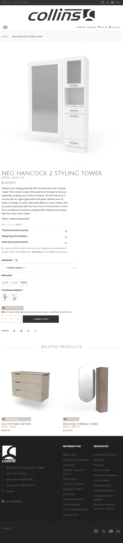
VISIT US (8, 2)
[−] (5, 319)
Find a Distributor (72, 504)
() (104, 27)
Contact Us (69, 465)
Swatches (36, 251)
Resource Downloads (105, 504)
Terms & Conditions (73, 483)
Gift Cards (99, 459)
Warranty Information (15, 242)
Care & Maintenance (105, 490)
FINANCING (81, 27)
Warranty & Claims (73, 489)
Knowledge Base (102, 485)
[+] (18, 319)
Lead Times (69, 494)
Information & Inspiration (76, 459)
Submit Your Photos (73, 499)
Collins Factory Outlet (105, 454)
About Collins (70, 454)
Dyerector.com (71, 514)
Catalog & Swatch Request (103, 497)
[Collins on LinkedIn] (118, 2)
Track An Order (102, 470)
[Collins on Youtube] (112, 2)
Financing (99, 465)
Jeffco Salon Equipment (75, 509)
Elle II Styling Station (16, 424)
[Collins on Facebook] (102, 2)
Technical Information (15, 230)
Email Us (10, 491)
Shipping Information (14, 236)
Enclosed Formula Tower (80, 424)
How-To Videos (102, 480)
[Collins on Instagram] (107, 2)
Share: (5, 330)
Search (93, 27)
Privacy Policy (70, 478)
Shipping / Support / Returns (73, 472)
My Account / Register (105, 475)
